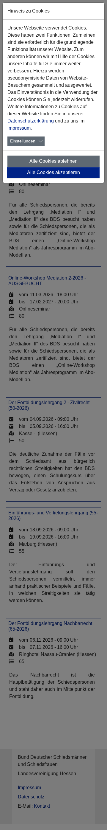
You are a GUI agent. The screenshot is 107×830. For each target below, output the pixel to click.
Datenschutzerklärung (30, 120)
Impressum (19, 128)
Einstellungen (22, 141)
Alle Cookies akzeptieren (53, 172)
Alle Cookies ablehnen (53, 161)
